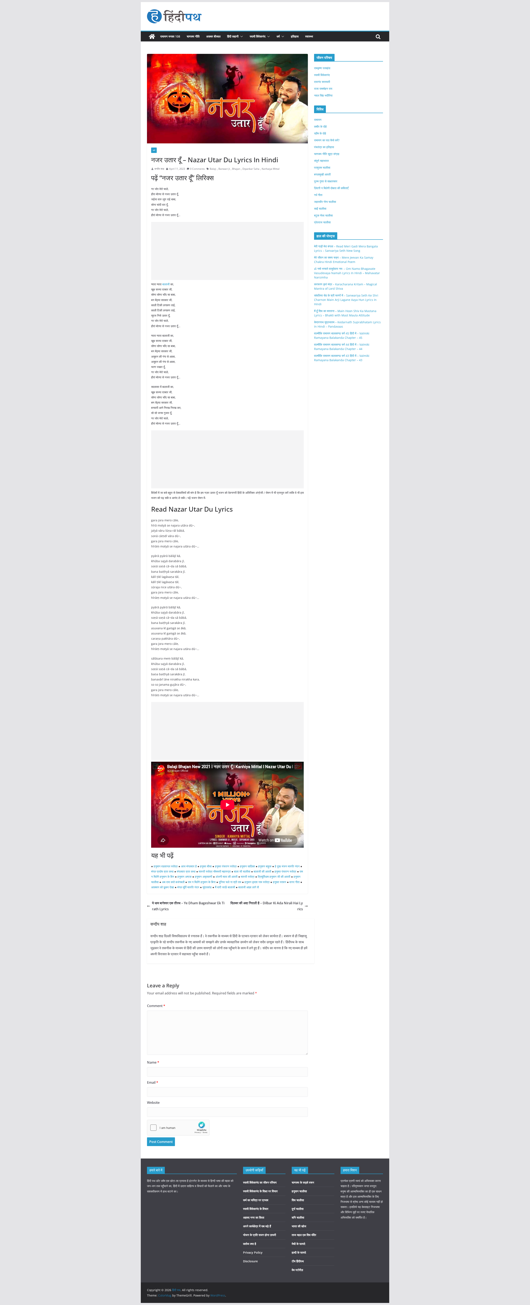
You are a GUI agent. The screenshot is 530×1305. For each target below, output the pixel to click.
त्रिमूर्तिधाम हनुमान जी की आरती (274, 877)
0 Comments (197, 169)
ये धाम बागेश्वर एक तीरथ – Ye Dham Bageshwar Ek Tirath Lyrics (188, 906)
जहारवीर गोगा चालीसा (325, 202)
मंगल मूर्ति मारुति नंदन (188, 887)
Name (153, 1062)
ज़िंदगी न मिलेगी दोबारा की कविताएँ (331, 188)
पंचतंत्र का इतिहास (324, 147)
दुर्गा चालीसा (298, 1209)
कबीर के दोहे (320, 126)
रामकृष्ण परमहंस (322, 68)
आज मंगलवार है (189, 866)
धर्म (278, 36)
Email (152, 1082)
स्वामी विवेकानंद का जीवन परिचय (260, 1182)
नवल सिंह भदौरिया (323, 95)
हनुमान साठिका (247, 866)
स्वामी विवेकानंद (257, 36)
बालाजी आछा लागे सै (248, 887)
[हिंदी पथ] (152, 36)
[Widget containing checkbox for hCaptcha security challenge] (178, 1128)
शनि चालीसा (298, 1217)
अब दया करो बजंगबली (173, 882)
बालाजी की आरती (262, 871)
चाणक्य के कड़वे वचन (303, 1182)
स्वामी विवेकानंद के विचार (255, 1209)
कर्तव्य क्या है (249, 1244)
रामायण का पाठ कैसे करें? (327, 140)
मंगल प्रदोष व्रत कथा (162, 871)
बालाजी (166, 284)
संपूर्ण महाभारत (321, 161)
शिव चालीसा (298, 1200)
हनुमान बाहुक (264, 866)
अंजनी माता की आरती (226, 877)
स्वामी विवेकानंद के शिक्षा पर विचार (260, 1191)
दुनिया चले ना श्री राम (230, 882)
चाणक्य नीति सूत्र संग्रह (326, 154)
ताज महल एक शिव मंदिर (304, 1235)
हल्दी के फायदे (299, 1252)
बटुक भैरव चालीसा (323, 215)
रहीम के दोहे (320, 133)
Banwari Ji (224, 169)
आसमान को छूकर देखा (162, 887)
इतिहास (295, 36)
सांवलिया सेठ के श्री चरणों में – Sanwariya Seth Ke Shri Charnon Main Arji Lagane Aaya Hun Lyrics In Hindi (346, 299)
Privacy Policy (253, 1252)
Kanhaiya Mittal (270, 169)
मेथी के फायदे (298, 1244)
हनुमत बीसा (206, 866)
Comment (156, 1006)
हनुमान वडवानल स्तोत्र (166, 866)
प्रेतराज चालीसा (322, 222)
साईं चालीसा (320, 209)
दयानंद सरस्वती (322, 82)
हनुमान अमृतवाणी (203, 877)
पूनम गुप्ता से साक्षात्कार (325, 181)
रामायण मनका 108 (170, 36)
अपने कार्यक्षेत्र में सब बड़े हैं (257, 1226)
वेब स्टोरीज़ (297, 1270)
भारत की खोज (299, 1226)
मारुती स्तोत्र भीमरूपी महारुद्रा (215, 871)
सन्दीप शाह (159, 169)
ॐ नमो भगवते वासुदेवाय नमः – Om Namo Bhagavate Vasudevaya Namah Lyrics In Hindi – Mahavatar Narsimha (347, 273)
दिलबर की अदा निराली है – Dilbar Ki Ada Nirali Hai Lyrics (266, 906)
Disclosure (250, 1261)
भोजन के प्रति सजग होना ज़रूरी (259, 1235)
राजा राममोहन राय (323, 89)
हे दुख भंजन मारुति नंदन (287, 866)
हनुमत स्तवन (279, 882)
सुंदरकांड (207, 887)
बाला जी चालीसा (242, 871)
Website (153, 1102)
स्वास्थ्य (309, 36)
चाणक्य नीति (193, 36)
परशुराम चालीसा (322, 167)
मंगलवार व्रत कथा (186, 871)
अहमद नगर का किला (253, 1217)
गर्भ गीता (318, 195)
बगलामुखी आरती (322, 174)
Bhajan (236, 169)
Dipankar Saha (250, 169)
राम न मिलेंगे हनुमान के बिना (202, 882)
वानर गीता (294, 882)
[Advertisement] (227, 251)
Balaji (213, 169)
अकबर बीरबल (213, 36)
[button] (240, 36)
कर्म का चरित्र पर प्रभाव (255, 1200)
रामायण (318, 120)
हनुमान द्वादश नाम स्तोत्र (257, 882)
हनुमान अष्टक (184, 877)
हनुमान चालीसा (299, 1191)
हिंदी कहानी (232, 36)
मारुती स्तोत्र (247, 877)
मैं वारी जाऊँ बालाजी (225, 887)
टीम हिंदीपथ (298, 1261)
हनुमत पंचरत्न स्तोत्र (226, 866)
